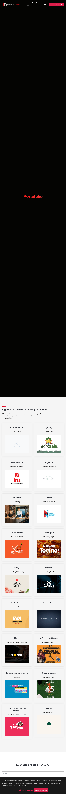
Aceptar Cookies (41, 790)
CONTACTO (58, 4)
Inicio (28, 203)
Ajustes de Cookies (26, 790)
